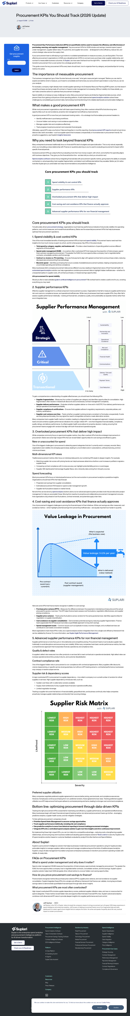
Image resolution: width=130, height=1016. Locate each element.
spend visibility (91, 241)
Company (80, 3)
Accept (99, 1007)
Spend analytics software (41, 159)
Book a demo (102, 835)
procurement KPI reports (102, 130)
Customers (55, 3)
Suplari (67, 60)
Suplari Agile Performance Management (84, 633)
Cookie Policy (105, 1002)
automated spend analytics (42, 270)
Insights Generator (64, 135)
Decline (116, 1007)
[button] (29, 3)
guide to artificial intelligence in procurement (70, 280)
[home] (9, 3)
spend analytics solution (100, 97)
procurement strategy (55, 227)
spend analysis (57, 492)
